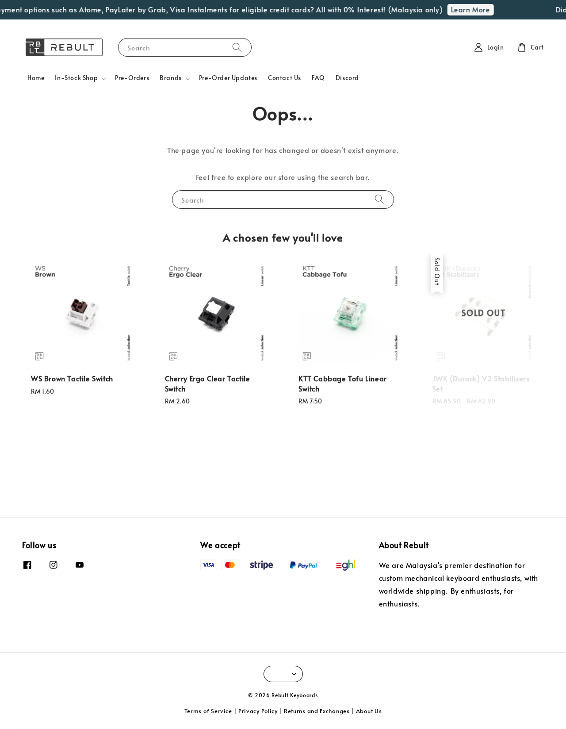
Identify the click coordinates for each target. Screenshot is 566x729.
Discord (347, 77)
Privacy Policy (258, 711)
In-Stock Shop (76, 78)
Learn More (466, 9)
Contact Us (284, 77)
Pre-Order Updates (228, 77)
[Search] (237, 47)
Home (35, 77)
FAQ (318, 77)
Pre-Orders (132, 77)
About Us (369, 711)
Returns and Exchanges (317, 711)
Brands (171, 78)
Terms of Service (208, 711)
